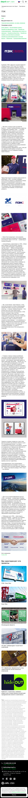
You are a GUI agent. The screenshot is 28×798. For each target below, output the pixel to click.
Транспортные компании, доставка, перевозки (13, 23)
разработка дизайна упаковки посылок (10, 739)
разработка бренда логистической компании (11, 704)
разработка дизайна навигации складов (15, 750)
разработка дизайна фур (7, 746)
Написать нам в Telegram (9, 768)
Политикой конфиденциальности (18, 792)
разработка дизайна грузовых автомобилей (11, 744)
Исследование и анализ (16, 27)
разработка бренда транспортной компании (16, 702)
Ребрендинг (9, 38)
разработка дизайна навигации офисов (10, 751)
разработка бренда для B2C (11, 755)
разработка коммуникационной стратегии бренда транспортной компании (13, 726)
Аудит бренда (4, 27)
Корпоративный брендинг (20, 38)
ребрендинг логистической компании (14, 709)
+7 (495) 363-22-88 (9, 763)
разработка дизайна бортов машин (15, 743)
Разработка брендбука (13, 33)
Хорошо (14, 794)
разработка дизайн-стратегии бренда (10, 735)
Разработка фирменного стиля (9, 29)
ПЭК (2, 18)
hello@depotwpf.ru (9, 767)
